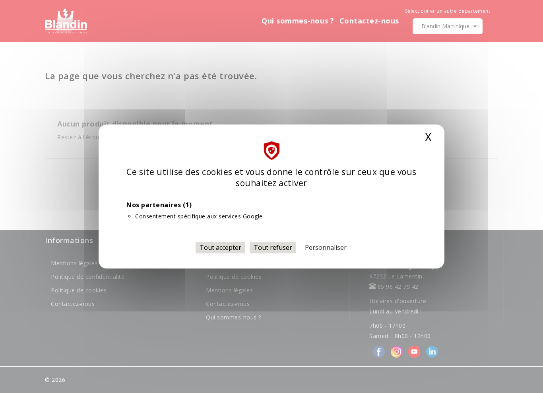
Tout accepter (220, 247)
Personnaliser (326, 247)
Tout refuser (273, 247)
